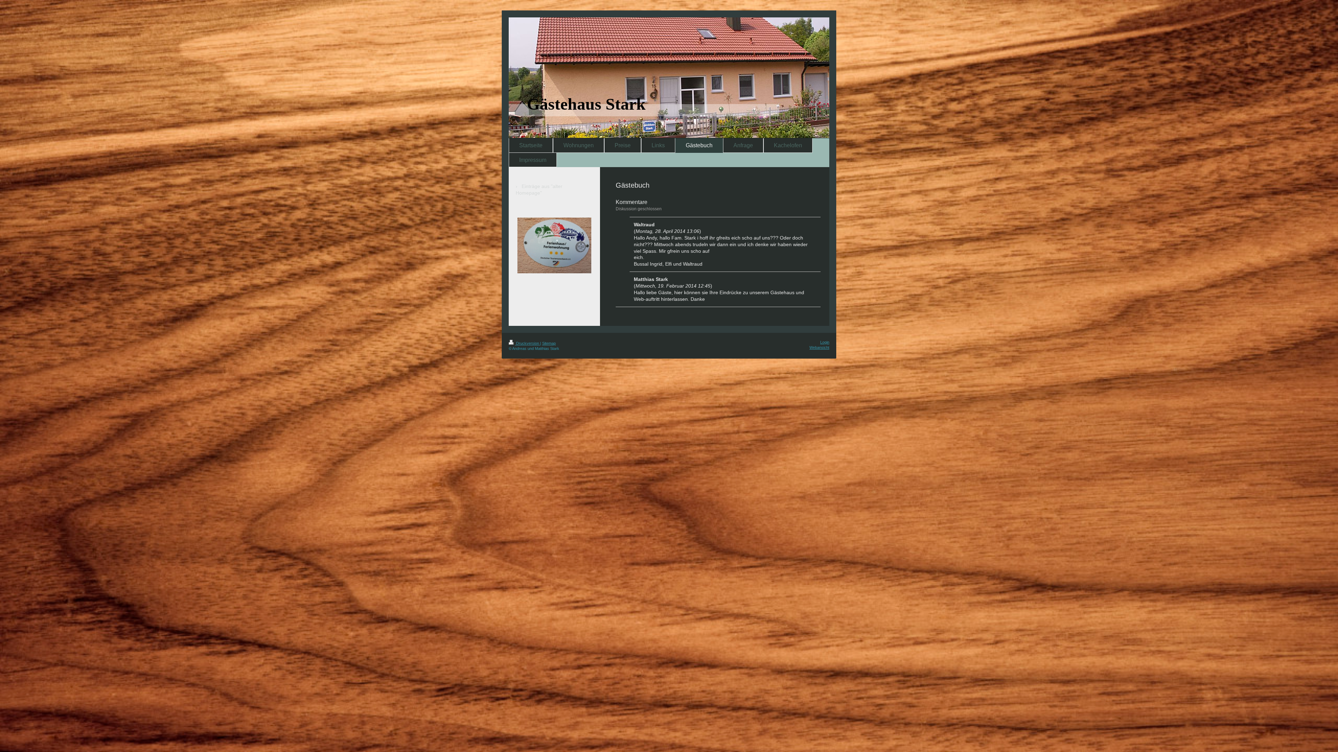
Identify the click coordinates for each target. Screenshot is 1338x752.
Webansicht (819, 347)
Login (824, 342)
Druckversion (527, 343)
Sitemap (549, 343)
